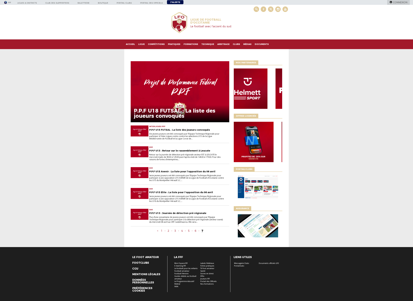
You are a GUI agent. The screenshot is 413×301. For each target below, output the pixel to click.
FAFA (176, 286)
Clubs (236, 44)
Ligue (141, 44)
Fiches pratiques (207, 266)
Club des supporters (57, 3)
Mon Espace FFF (181, 263)
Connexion (400, 2)
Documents (262, 44)
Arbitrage (223, 44)
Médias (247, 44)
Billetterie (84, 3)
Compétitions (156, 44)
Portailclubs (239, 266)
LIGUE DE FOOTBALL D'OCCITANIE (205, 21)
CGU (135, 268)
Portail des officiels (151, 3)
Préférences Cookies (142, 289)
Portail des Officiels (208, 281)
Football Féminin (181, 274)
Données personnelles (143, 281)
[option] (258, 89)
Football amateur (181, 271)
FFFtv (202, 276)
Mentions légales (146, 274)
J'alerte (175, 2)
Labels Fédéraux (207, 263)
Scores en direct (207, 274)
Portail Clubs (124, 3)
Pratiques (174, 44)
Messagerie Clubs (241, 263)
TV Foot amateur (207, 268)
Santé (202, 271)
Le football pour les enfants (186, 268)
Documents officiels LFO (269, 263)
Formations (191, 44)
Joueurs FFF (205, 279)
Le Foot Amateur (145, 257)
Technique (207, 44)
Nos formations (207, 284)
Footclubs (140, 263)
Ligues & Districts (27, 3)
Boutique (103, 3)
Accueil (130, 44)
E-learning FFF (180, 266)
